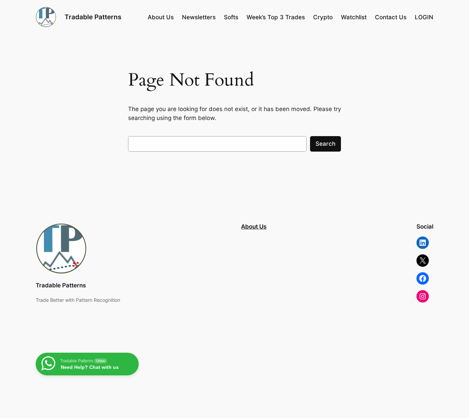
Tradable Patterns (93, 17)
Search (325, 143)
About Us (253, 226)
